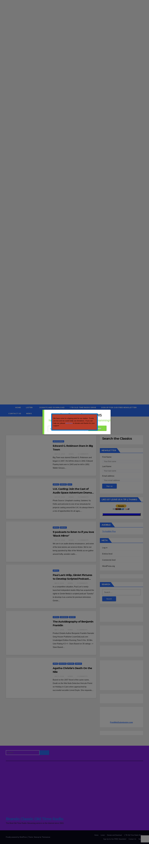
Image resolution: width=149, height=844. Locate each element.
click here (69, 423)
